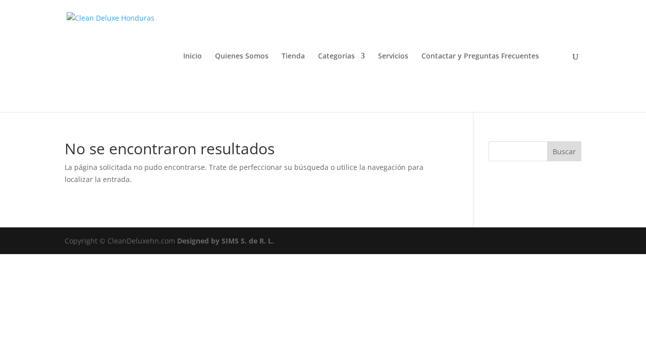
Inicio (192, 56)
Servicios (393, 56)
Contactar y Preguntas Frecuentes (480, 56)
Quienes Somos (241, 56)
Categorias (336, 56)
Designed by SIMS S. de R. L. (225, 241)
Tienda (293, 56)
